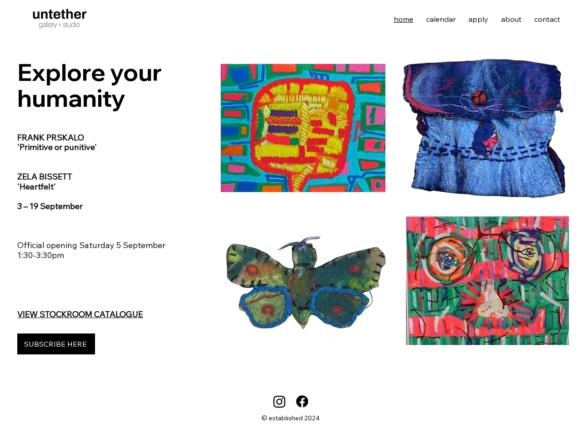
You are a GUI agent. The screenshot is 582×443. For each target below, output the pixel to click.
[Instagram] (279, 401)
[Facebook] (302, 401)
